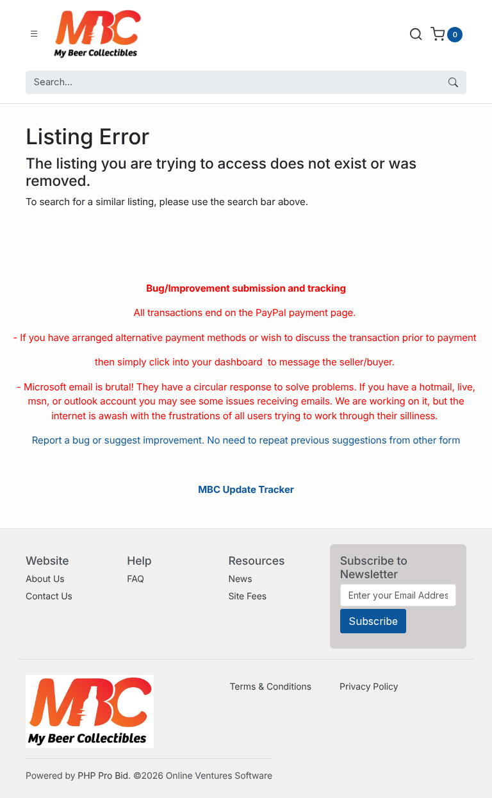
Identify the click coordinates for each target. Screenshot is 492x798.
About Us (45, 579)
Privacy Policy (369, 686)
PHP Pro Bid (103, 775)
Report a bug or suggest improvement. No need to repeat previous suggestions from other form (246, 440)
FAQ (135, 579)
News (240, 579)
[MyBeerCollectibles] (101, 34)
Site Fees (247, 596)
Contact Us (49, 596)
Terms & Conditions (270, 686)
